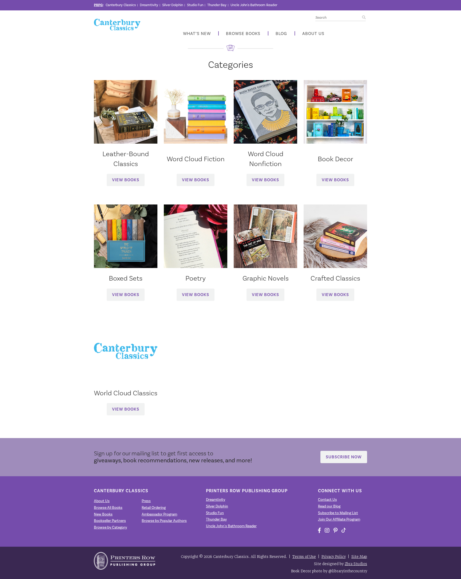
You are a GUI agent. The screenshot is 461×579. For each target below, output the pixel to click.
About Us (313, 33)
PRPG (98, 5)
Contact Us (327, 499)
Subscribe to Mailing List (338, 513)
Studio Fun (195, 5)
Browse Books (243, 33)
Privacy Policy (333, 556)
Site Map (359, 556)
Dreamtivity (149, 5)
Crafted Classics (335, 278)
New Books (103, 514)
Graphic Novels (266, 278)
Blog (281, 33)
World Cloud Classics (125, 393)
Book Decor (335, 159)
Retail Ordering (154, 507)
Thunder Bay (216, 5)
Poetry (195, 278)
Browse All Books (108, 507)
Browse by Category (110, 527)
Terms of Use (304, 556)
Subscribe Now (344, 456)
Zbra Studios (356, 564)
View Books (125, 179)
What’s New (197, 33)
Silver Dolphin (172, 5)
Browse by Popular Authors (164, 520)
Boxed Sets (125, 278)
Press (146, 501)
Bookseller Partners (110, 520)
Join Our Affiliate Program (339, 519)
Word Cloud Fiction (196, 159)
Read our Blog (329, 506)
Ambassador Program (159, 514)
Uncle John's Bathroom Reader (253, 5)
